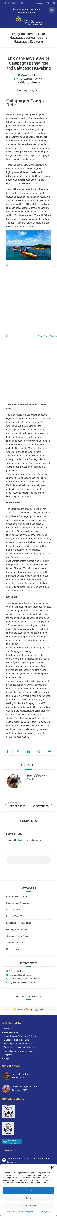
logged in (22, 840)
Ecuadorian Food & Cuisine (18, 923)
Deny (28, 1198)
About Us (8, 1028)
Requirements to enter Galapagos (19, 1047)
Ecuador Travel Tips (15, 916)
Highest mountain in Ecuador (22, 982)
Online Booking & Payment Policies (20, 1036)
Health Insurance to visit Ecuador (19, 1051)
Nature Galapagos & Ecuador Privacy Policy (34, 1212)
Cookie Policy (11, 1212)
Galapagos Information (30, 82)
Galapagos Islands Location (16, 1040)
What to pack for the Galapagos (18, 1043)
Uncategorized (12, 949)
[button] (52, 1167)
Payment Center (11, 1032)
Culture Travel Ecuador (16, 896)
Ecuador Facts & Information (19, 903)
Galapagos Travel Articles (17, 936)
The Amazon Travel (15, 942)
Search (46, 861)
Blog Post (8, 1054)
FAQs (6, 1058)
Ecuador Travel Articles (16, 909)
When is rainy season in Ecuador (24, 978)
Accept (28, 1190)
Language (40, 3)
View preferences (28, 1205)
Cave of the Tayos (17, 971)
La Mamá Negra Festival (20, 975)
